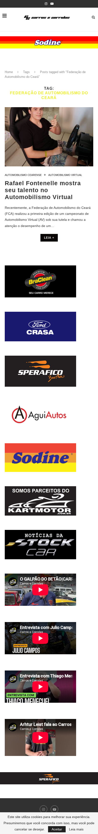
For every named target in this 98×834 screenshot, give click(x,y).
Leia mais (76, 829)
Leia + (49, 237)
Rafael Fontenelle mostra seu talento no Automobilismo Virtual (43, 190)
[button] (49, 42)
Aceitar (57, 829)
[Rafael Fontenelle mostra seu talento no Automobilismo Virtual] (49, 136)
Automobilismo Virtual (65, 175)
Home (9, 72)
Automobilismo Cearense (23, 175)
